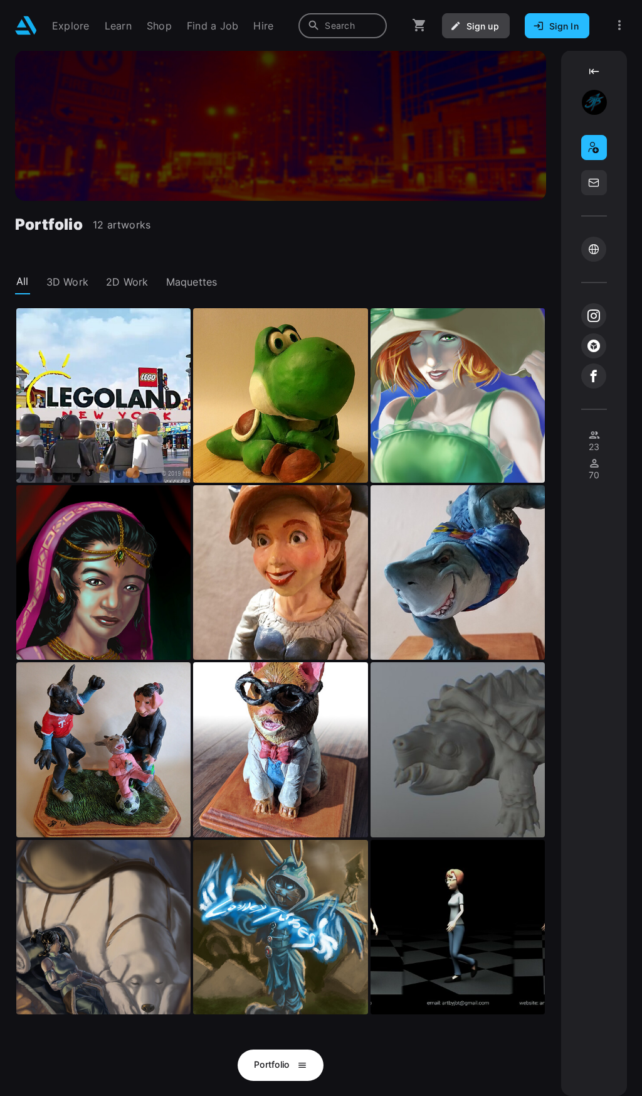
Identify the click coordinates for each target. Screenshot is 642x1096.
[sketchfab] (593, 345)
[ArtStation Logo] (26, 25)
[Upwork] (593, 249)
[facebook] (593, 376)
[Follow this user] (594, 147)
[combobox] (342, 25)
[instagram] (593, 315)
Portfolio (273, 1064)
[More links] (619, 25)
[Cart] (419, 25)
